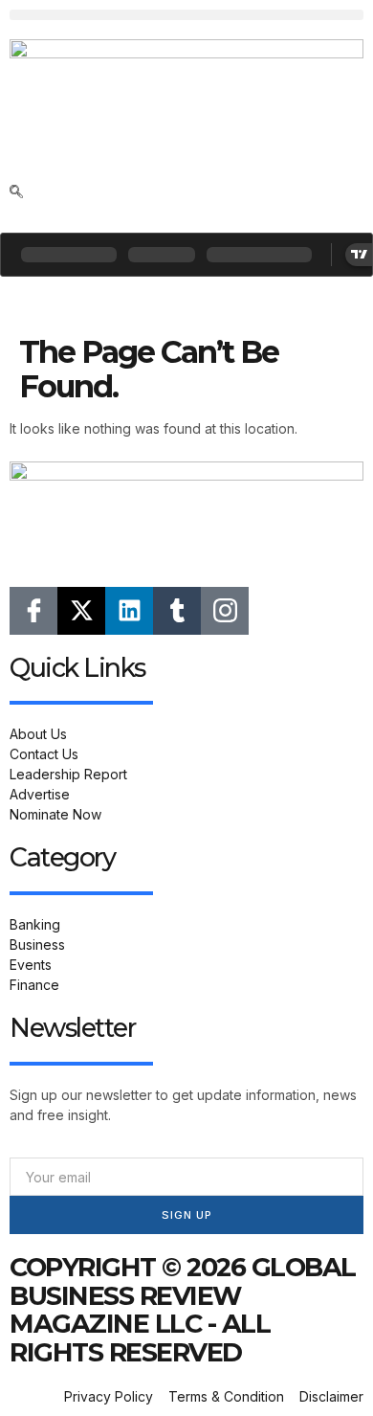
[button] (186, 15)
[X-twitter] (81, 611)
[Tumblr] (177, 611)
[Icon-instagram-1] (225, 611)
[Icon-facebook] (33, 611)
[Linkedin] (129, 611)
